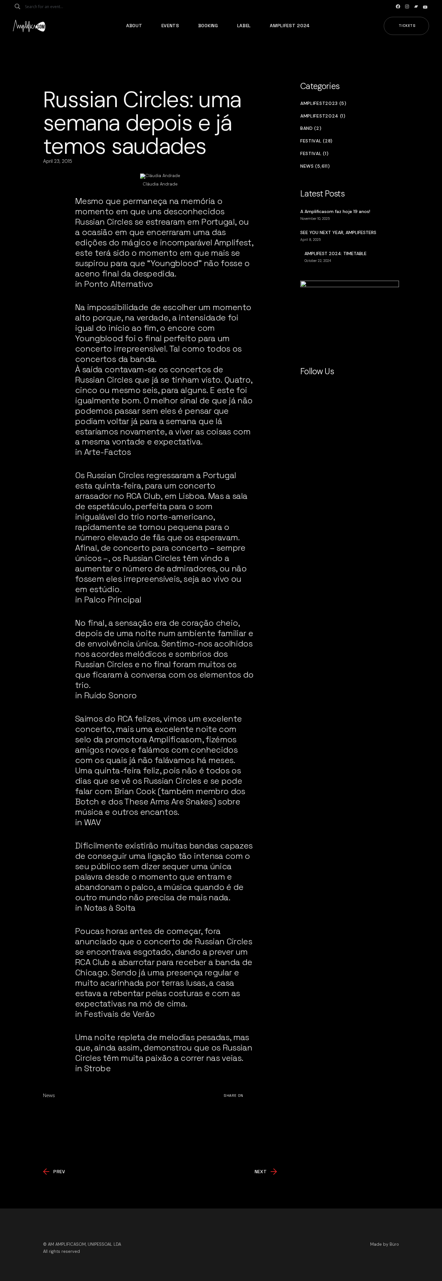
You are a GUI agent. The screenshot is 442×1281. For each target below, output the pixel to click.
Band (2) (311, 128)
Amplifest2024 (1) (323, 116)
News (49, 1095)
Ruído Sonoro (110, 695)
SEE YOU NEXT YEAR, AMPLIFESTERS (338, 232)
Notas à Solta (110, 907)
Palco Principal (112, 599)
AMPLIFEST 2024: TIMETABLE (335, 253)
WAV (92, 822)
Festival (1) (314, 153)
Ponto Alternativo (118, 283)
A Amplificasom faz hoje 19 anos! (335, 211)
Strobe (97, 1068)
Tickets (407, 25)
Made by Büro (384, 1244)
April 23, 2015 (57, 161)
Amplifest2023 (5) (323, 103)
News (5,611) (315, 166)
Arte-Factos (107, 451)
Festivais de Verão (119, 1013)
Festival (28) (316, 141)
